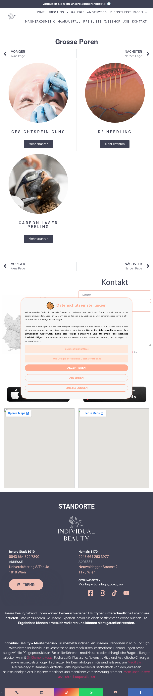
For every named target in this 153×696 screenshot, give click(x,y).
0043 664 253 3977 (93, 556)
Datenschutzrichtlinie (77, 349)
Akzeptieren (76, 367)
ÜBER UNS (56, 12)
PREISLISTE (92, 21)
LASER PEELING (42, 225)
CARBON (30, 223)
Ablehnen (76, 377)
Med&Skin (135, 662)
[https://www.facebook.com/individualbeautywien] (140, 692)
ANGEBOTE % (97, 12)
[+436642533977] (17, 692)
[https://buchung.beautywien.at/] (41, 692)
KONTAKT (139, 21)
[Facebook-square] (93, 596)
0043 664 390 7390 (24, 556)
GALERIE (77, 12)
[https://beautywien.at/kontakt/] (115, 692)
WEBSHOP (112, 21)
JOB (126, 21)
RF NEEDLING (115, 132)
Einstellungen (77, 387)
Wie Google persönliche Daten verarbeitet (77, 358)
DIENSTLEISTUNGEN (126, 12)
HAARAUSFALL (69, 21)
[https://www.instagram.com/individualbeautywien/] (66, 692)
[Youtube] (129, 596)
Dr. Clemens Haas (39, 657)
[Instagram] (105, 596)
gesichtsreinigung (38, 132)
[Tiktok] (117, 596)
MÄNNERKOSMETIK (40, 21)
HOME (40, 12)
